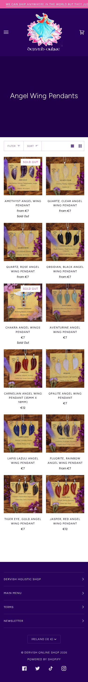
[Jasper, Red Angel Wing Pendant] (65, 494)
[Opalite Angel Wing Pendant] (65, 368)
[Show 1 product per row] (72, 146)
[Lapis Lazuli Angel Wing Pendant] (23, 433)
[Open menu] (11, 32)
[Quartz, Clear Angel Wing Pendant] (65, 176)
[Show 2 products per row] (80, 146)
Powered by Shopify (44, 659)
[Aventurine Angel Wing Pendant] (65, 303)
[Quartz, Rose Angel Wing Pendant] (23, 242)
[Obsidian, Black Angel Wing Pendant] (65, 242)
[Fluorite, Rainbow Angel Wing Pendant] (65, 433)
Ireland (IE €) (42, 639)
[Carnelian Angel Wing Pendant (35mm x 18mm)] (23, 368)
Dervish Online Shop (41, 652)
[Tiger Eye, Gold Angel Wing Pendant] (23, 494)
